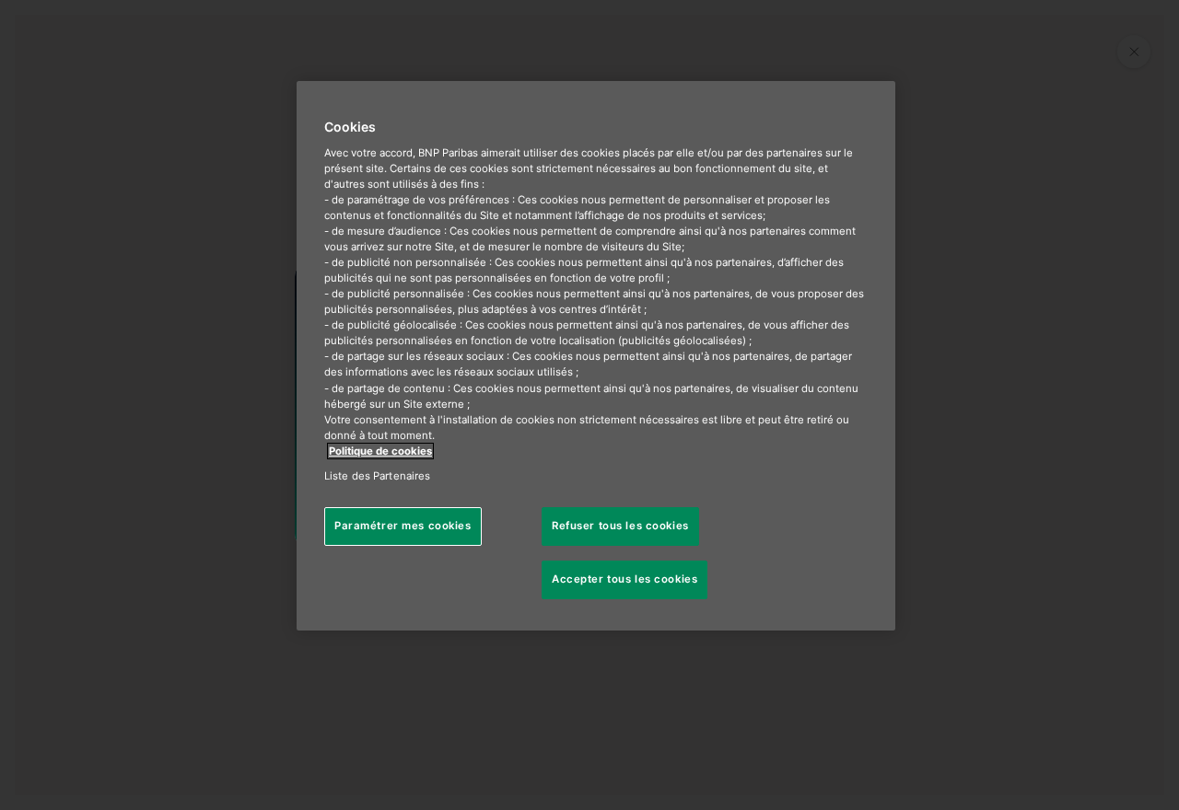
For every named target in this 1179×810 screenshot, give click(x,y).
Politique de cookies (380, 451)
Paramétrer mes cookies (403, 525)
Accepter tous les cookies (624, 579)
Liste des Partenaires (377, 475)
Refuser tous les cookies (620, 525)
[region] (596, 356)
